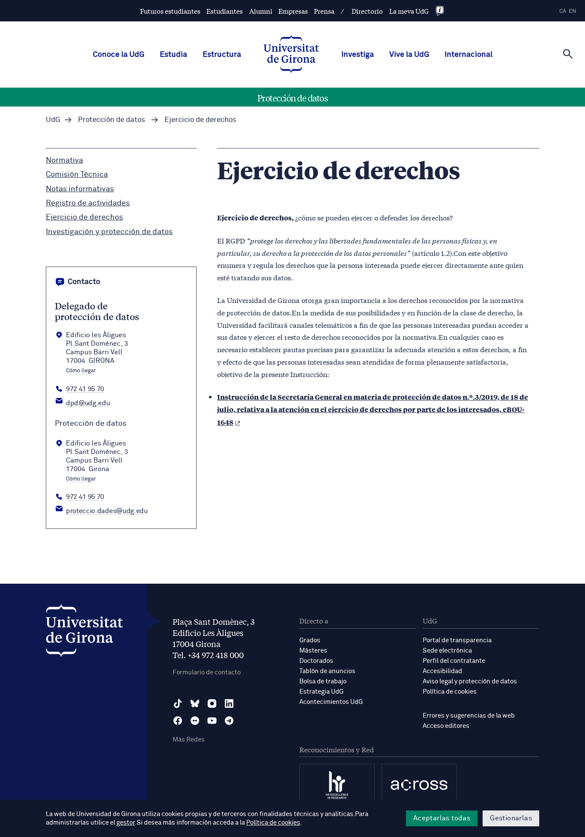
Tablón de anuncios (327, 671)
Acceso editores (446, 726)
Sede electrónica (447, 650)
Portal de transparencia (457, 640)
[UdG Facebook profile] (178, 720)
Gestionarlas (511, 818)
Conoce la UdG (118, 55)
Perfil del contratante (454, 661)
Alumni (260, 11)
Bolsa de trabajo (322, 681)
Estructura (222, 55)
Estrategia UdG (321, 692)
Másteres (313, 650)
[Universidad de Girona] (84, 632)
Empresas (293, 11)
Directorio (367, 11)
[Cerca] (567, 54)
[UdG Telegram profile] (229, 720)
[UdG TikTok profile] (178, 703)
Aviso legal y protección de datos (470, 681)
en (572, 11)
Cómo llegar (81, 371)
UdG (53, 120)
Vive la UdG (409, 55)
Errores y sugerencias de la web (469, 715)
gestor (125, 822)
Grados (309, 640)
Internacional (468, 55)
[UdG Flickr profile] (195, 720)
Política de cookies (450, 692)
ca (562, 11)
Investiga (357, 55)
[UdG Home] (291, 54)
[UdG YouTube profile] (212, 720)
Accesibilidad (442, 671)
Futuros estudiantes (170, 11)
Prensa (324, 11)
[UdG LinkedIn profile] (229, 703)
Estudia (173, 55)
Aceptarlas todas (441, 818)
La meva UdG (409, 11)
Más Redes (189, 739)
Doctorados (316, 661)
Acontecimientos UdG (331, 702)
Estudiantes (224, 11)
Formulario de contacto (207, 672)
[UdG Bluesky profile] (195, 703)
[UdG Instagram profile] (212, 703)
